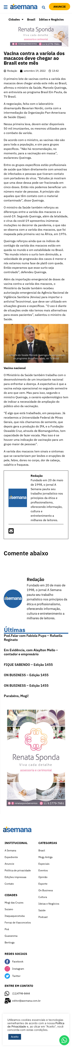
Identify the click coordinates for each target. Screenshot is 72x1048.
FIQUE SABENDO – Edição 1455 (28, 665)
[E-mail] (11, 532)
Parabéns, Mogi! (16, 696)
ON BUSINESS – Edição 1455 (26, 675)
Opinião (42, 877)
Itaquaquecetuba (15, 916)
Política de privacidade (18, 870)
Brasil (31, 19)
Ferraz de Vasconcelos (18, 922)
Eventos (43, 870)
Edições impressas (15, 877)
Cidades (14, 19)
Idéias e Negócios (51, 19)
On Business (45, 890)
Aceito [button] (14, 1036)
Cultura (42, 897)
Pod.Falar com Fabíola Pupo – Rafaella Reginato (33, 637)
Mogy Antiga (45, 857)
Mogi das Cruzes (14, 902)
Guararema (11, 935)
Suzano (9, 909)
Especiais (43, 863)
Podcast (43, 917)
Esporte (42, 883)
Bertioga (9, 942)
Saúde (42, 910)
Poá (7, 929)
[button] (6, 7)
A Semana (10, 850)
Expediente (11, 857)
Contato (9, 883)
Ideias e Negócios (48, 903)
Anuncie (9, 863)
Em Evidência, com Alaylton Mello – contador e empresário (31, 652)
